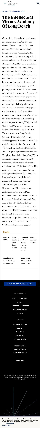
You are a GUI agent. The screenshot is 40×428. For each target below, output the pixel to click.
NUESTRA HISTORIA (20, 298)
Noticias (20, 332)
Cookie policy (10, 423)
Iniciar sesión (20, 339)
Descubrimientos (20, 309)
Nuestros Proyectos (20, 306)
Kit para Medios (20, 324)
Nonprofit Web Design (16, 377)
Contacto (20, 335)
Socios (20, 313)
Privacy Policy (21, 379)
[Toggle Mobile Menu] (38, 3)
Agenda (20, 328)
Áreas (20, 302)
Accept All (6, 425)
